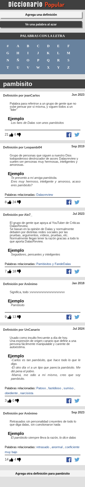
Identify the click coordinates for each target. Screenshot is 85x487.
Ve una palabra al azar (41, 24)
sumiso (68, 388)
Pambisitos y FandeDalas (53, 264)
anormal (57, 447)
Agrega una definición (41, 14)
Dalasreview (44, 194)
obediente (11, 393)
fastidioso (54, 388)
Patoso (41, 388)
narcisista (26, 393)
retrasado (42, 447)
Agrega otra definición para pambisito (42, 473)
